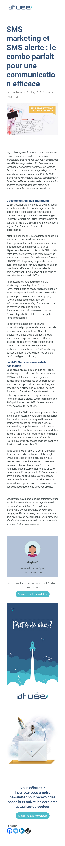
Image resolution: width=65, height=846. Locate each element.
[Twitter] (15, 831)
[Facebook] (9, 831)
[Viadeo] (28, 831)
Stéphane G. (18, 92)
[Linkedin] (22, 831)
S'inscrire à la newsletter (32, 594)
